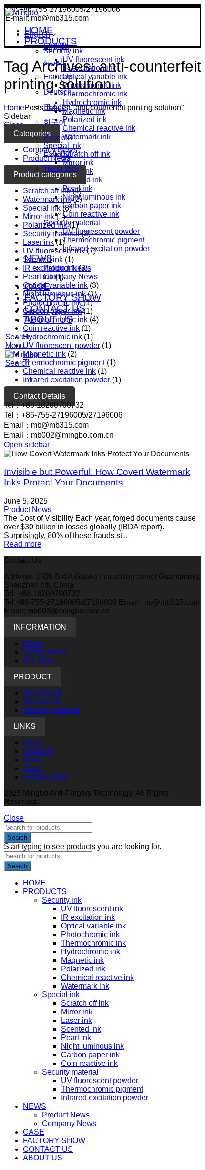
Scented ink (43, 259)
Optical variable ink (55, 285)
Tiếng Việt (60, 168)
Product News (27, 510)
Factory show (45, 777)
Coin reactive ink (90, 214)
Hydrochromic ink (52, 337)
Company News (70, 277)
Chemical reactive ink (59, 371)
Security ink (42, 693)
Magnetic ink (44, 354)
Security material (51, 234)
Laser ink (38, 242)
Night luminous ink (93, 197)
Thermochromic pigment (103, 240)
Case (32, 768)
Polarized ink (45, 225)
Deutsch (57, 92)
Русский (57, 138)
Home (14, 108)
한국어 (54, 122)
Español (57, 153)
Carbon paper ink (91, 205)
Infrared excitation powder (106, 248)
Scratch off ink (47, 191)
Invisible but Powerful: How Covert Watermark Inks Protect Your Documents (97, 477)
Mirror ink (38, 216)
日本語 (54, 107)
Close (14, 818)
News (32, 643)
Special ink (42, 208)
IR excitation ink (50, 268)
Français (58, 77)
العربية (53, 61)
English (37, 34)
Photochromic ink (52, 302)
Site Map (38, 660)
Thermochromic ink (55, 320)
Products (38, 751)
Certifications (45, 652)
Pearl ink (38, 277)
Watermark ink (47, 199)
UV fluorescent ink (54, 251)
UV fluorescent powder (101, 231)
